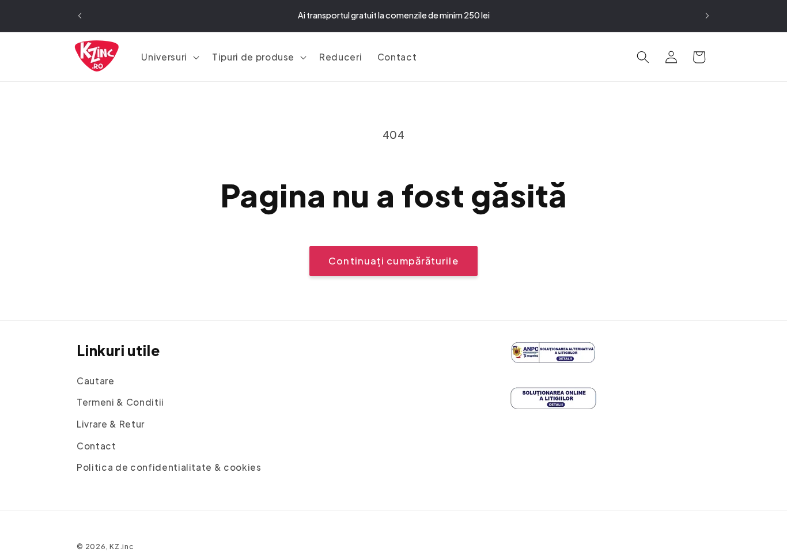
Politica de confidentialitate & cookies (169, 467)
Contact (96, 445)
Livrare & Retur (111, 423)
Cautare (96, 380)
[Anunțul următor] (707, 16)
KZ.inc (121, 545)
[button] (169, 57)
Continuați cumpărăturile (393, 261)
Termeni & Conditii (120, 402)
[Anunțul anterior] (80, 16)
